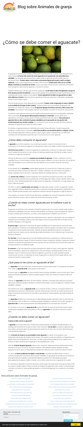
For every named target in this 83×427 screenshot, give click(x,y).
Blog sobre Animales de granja (45, 6)
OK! (76, 424)
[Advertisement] (41, 26)
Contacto (6, 417)
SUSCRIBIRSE (68, 420)
